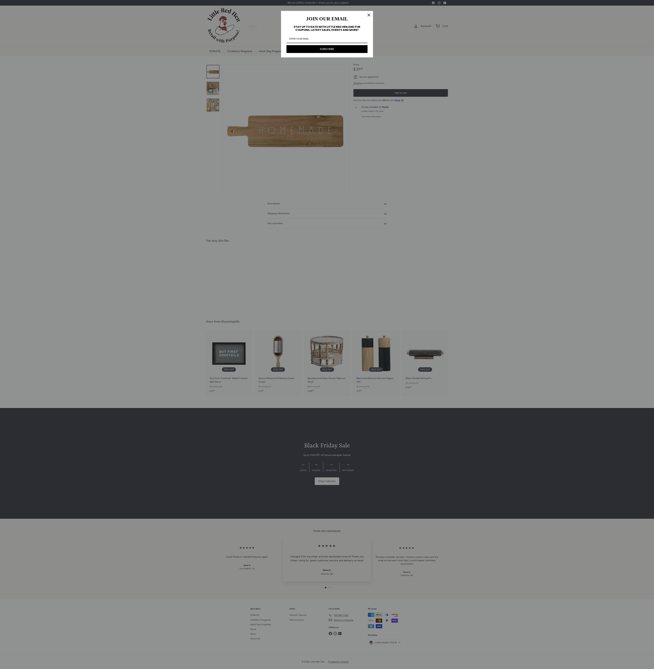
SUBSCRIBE (327, 49)
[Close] (369, 15)
